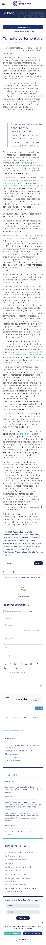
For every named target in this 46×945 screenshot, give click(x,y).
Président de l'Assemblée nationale (19, 552)
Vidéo (31, 664)
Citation (16, 668)
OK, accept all (13, 933)
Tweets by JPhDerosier (14, 730)
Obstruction (22, 540)
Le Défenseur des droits (16, 885)
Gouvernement (9, 540)
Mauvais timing (11, 754)
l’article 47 (11, 436)
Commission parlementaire (15, 535)
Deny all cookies (33, 933)
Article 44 (16, 538)
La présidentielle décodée (23, 31)
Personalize (23, 940)
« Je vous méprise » (13, 760)
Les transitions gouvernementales (19, 831)
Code (21, 668)
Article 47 (26, 538)
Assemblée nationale (22, 532)
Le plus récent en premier (31, 577)
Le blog (15, 717)
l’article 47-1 (25, 433)
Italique (10, 664)
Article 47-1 (36, 538)
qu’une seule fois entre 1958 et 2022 (20, 185)
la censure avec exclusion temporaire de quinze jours (23, 180)
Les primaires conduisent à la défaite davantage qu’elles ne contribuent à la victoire (23, 788)
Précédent (9, 563)
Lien (21, 664)
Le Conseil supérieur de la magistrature (17, 879)
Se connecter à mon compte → (32, 631)
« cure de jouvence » (31, 519)
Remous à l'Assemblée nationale (18, 750)
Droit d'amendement (23, 546)
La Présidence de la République (20, 852)
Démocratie (34, 535)
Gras (5, 664)
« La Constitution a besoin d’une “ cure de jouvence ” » (22, 746)
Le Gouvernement (14, 856)
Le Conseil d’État (13, 871)
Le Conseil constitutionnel (18, 867)
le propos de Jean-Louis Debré (27, 165)
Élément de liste (9, 668)
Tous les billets (23, 27)
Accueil (5, 717)
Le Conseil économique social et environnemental (21, 890)
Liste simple (37, 664)
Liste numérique (5, 668)
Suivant (38, 563)
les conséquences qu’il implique (24, 354)
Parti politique (19, 543)
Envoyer (39, 708)
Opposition (32, 543)
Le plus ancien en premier (11, 577)
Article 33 (7, 538)
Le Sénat (9, 863)
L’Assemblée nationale (16, 860)
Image (26, 664)
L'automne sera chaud (14, 757)
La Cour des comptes (15, 874)
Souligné (15, 664)
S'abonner (23, 918)
